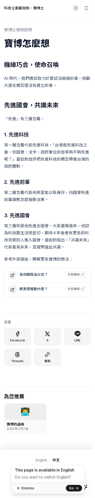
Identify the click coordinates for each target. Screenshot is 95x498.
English (41, 460)
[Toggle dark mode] (76, 8)
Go (71, 488)
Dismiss (27, 488)
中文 (56, 460)
